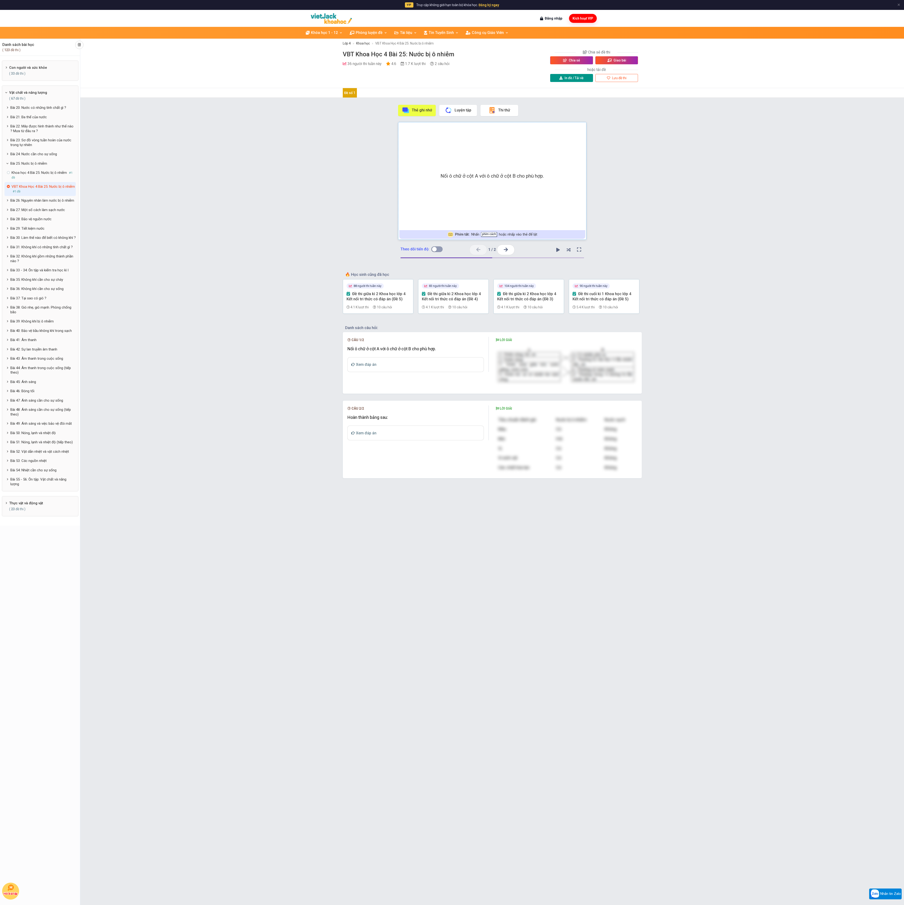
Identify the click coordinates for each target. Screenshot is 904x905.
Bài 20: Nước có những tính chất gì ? (38, 108)
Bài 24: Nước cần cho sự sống (33, 154)
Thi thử (504, 110)
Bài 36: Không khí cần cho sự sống (37, 289)
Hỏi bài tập (10, 893)
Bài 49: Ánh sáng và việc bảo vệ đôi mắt (41, 423)
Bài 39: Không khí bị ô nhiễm (32, 321)
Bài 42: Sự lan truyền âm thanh (33, 349)
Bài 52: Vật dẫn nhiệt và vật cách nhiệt (39, 451)
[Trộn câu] (568, 249)
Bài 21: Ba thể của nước (28, 117)
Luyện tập (463, 110)
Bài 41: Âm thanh (23, 340)
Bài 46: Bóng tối (22, 391)
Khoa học (363, 43)
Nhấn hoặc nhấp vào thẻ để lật (496, 234)
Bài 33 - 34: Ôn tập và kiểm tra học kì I (39, 270)
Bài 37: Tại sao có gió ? (28, 298)
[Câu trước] (478, 250)
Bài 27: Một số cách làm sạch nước (37, 210)
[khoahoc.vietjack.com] (331, 18)
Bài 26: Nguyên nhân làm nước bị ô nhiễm (42, 200)
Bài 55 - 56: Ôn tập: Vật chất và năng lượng (38, 481)
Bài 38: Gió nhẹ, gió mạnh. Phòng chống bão (40, 309)
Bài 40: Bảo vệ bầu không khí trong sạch (41, 331)
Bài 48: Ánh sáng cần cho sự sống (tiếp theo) (40, 412)
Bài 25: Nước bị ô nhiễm (28, 163)
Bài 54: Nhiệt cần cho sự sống (33, 470)
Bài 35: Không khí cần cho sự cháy (36, 279)
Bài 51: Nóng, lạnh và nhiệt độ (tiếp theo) (41, 442)
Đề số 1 (349, 93)
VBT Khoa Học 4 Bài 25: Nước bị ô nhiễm (404, 43)
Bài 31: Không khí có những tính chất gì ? (41, 247)
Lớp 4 (347, 43)
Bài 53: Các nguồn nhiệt (28, 461)
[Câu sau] (506, 250)
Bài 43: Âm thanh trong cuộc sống (36, 358)
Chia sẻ (574, 60)
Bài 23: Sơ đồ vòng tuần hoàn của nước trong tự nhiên (40, 142)
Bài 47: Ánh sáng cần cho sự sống (36, 400)
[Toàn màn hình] (579, 249)
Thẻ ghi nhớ (422, 110)
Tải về (574, 78)
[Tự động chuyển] (558, 249)
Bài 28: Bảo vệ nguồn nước (31, 219)
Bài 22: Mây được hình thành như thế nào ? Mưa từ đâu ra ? (41, 128)
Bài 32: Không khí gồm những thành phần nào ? (41, 258)
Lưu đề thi (618, 78)
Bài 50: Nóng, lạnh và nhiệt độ (33, 433)
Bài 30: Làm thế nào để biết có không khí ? (43, 238)
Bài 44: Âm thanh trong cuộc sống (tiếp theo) (40, 370)
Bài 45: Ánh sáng (23, 382)
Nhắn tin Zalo (890, 894)
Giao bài (619, 60)
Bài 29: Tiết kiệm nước (27, 228)
